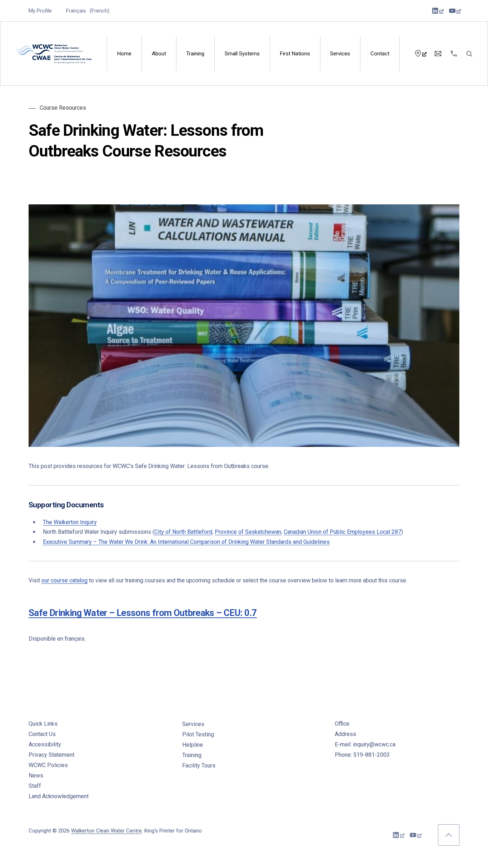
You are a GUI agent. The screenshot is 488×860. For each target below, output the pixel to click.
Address (345, 734)
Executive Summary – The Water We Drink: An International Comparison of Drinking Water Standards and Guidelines (186, 541)
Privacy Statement (51, 754)
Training (195, 53)
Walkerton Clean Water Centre (106, 830)
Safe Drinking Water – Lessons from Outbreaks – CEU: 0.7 (143, 612)
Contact (379, 53)
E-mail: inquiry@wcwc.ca (365, 744)
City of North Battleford (183, 531)
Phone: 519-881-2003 (362, 754)
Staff (35, 785)
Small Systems (242, 53)
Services (340, 53)
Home (124, 53)
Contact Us (42, 734)
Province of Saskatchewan (248, 531)
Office (342, 723)
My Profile (40, 11)
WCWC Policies (48, 765)
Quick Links (43, 723)
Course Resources (63, 107)
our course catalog (64, 580)
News (36, 775)
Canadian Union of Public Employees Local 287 (342, 531)
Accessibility (45, 744)
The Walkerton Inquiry (70, 522)
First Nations (295, 53)
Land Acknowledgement (59, 796)
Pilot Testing (198, 734)
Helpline (192, 744)
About (159, 53)
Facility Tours (198, 765)
